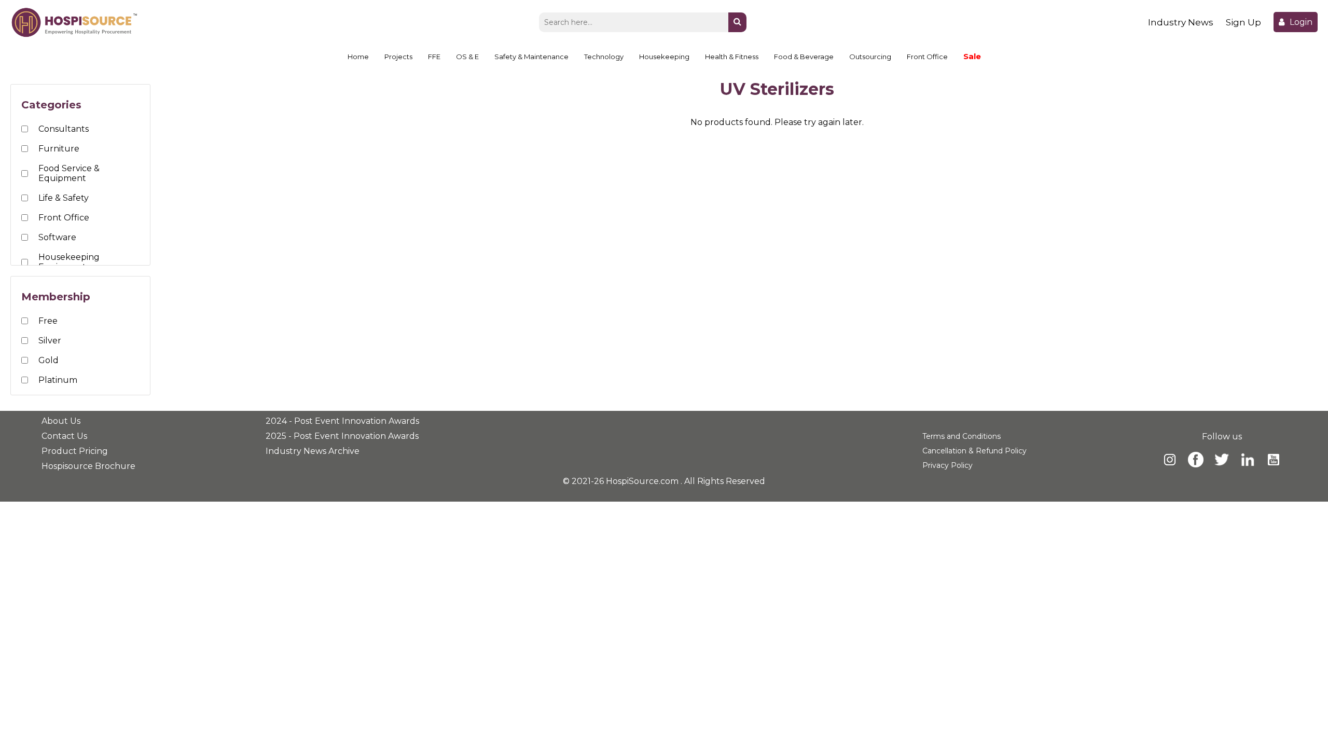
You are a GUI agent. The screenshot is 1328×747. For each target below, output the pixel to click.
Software (57, 237)
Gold (48, 360)
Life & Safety (63, 198)
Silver (49, 340)
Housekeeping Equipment (69, 262)
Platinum (57, 380)
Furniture (58, 149)
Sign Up (1243, 22)
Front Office (63, 218)
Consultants (63, 129)
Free (48, 321)
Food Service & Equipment (69, 173)
